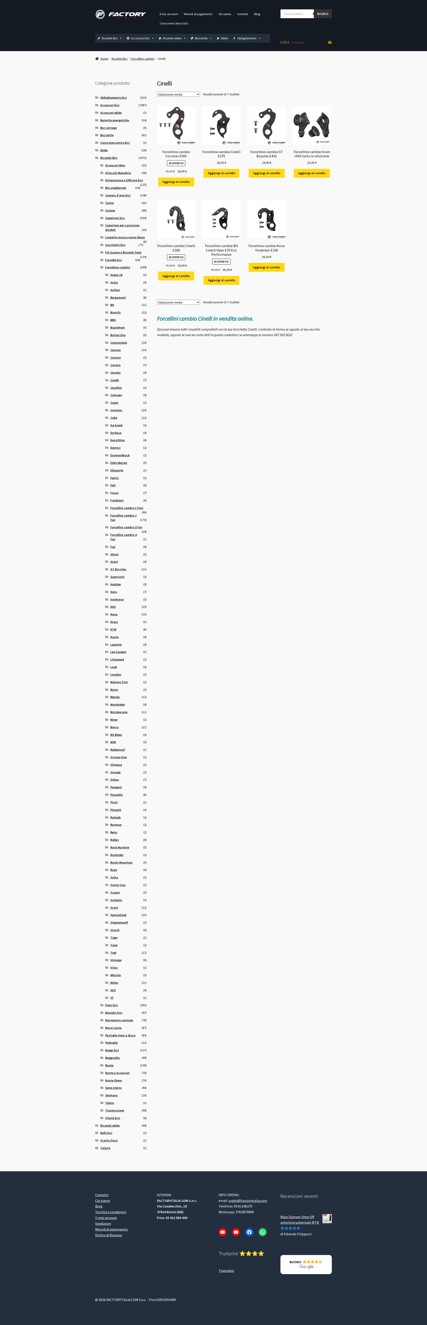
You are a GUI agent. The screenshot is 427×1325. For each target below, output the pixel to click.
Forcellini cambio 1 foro (126, 508)
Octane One (118, 757)
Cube (113, 418)
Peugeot (116, 787)
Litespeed (117, 659)
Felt (113, 485)
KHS (113, 607)
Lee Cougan (118, 652)
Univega (116, 960)
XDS (113, 990)
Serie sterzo (113, 1088)
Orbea (114, 780)
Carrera (115, 365)
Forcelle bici (113, 260)
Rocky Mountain (121, 862)
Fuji (112, 547)
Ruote (109, 1065)
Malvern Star (119, 682)
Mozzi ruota (113, 1028)
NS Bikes (116, 735)
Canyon (115, 350)
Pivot (114, 802)
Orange (115, 772)
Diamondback (120, 455)
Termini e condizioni (110, 1212)
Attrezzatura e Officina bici (124, 180)
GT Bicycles (118, 569)
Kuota (114, 637)
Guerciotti (117, 577)
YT (112, 998)
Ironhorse (117, 599)
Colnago (116, 395)
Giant (114, 562)
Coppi (114, 403)
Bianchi (115, 312)
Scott (114, 908)
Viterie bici (112, 1118)
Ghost (114, 554)
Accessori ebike (111, 113)
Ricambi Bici (110, 38)
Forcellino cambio (142, 59)
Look (113, 667)
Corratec (116, 410)
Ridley (114, 840)
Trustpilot (226, 1270)
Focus (114, 493)
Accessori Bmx (115, 165)
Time (113, 945)
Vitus (114, 968)
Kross (114, 622)
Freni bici (111, 1005)
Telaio (109, 1103)
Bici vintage (108, 128)
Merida (115, 697)
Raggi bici (112, 1050)
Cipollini (116, 388)
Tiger (114, 938)
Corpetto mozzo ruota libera (125, 237)
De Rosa (115, 433)
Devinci (115, 448)
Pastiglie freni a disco (120, 1035)
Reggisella (112, 1058)
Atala (114, 282)
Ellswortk (116, 470)
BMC (113, 320)
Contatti (242, 14)
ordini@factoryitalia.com (248, 1200)
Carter (109, 203)
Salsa (114, 877)
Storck (114, 930)
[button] (306, 1264)
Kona (113, 614)
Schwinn (116, 900)
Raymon (116, 825)
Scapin (115, 892)
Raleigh (115, 817)
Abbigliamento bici (113, 98)
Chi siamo (225, 14)
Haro (113, 592)
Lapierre (116, 645)
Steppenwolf (119, 922)
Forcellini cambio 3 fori (126, 527)
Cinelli (114, 380)
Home (104, 59)
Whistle (115, 975)
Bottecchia (118, 335)
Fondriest (117, 500)
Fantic (114, 478)
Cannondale (118, 343)
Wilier (114, 983)
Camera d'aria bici (118, 195)
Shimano (111, 1095)
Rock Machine (119, 847)
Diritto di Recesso (108, 1235)
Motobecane (118, 712)
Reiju (113, 832)
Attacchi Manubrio (118, 173)
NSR (113, 742)
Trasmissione (114, 1110)
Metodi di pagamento (198, 14)
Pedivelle (111, 1043)
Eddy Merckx (118, 463)
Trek (113, 953)
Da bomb (116, 425)
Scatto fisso (109, 1140)
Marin (114, 690)
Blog (257, 14)
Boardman (117, 327)
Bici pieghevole (115, 188)
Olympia (116, 765)
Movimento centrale (119, 1020)
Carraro (115, 357)
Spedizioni (103, 1223)
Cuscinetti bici (115, 245)
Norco (114, 727)
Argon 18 (116, 275)
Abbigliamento (247, 38)
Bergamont (118, 297)
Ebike (224, 38)
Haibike (115, 584)
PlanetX (115, 810)
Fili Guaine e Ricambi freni (123, 252)
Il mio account (169, 14)
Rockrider (116, 855)
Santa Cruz (118, 885)
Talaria (105, 1148)
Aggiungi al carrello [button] (176, 182)
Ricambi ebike (172, 38)
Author (115, 290)
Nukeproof (117, 750)
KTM (113, 629)
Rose (113, 870)
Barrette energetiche (114, 120)
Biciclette (201, 38)
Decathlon (117, 440)
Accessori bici (140, 38)
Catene (110, 210)
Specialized (118, 915)
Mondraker (117, 704)
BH (112, 305)
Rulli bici (106, 1133)
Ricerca (322, 14)
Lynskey (115, 674)
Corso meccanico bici (174, 23)
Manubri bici (113, 1013)
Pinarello (116, 795)
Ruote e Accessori (117, 1073)
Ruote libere (113, 1080)
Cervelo (115, 373)
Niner (114, 720)
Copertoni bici (115, 218)
